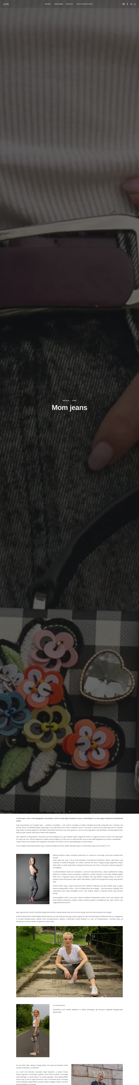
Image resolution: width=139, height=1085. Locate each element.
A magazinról (58, 4)
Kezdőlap (48, 4)
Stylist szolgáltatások (84, 4)
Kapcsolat (69, 4)
